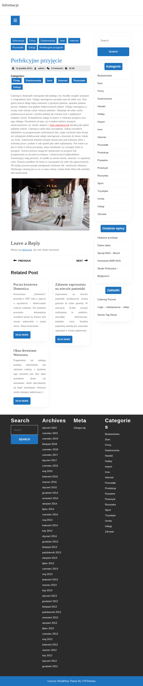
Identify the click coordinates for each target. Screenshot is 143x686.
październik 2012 (51, 612)
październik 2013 (51, 552)
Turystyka (102, 191)
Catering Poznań (106, 299)
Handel (101, 106)
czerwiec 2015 (50, 465)
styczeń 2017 (49, 460)
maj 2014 (47, 519)
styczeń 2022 (49, 427)
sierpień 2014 (49, 503)
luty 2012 (47, 655)
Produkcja (102, 152)
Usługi (31, 47)
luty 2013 (47, 590)
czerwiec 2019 (50, 438)
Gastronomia (48, 40)
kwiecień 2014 (50, 525)
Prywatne (102, 160)
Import (101, 121)
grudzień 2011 (50, 666)
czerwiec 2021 (50, 433)
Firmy (32, 40)
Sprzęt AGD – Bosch (108, 253)
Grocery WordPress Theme (62, 681)
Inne (62, 40)
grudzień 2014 (50, 492)
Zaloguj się (80, 427)
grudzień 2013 (50, 541)
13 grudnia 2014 (24, 68)
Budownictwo (104, 75)
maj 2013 (47, 574)
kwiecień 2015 (50, 476)
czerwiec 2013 (50, 568)
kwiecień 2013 (50, 579)
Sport (100, 183)
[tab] (15, 20)
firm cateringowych (59, 125)
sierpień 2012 (49, 622)
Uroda (100, 198)
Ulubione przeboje (107, 237)
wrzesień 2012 (50, 617)
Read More (23, 336)
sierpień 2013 (49, 557)
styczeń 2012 (49, 660)
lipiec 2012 (48, 628)
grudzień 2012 (50, 601)
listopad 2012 (49, 606)
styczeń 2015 (49, 487)
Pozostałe (18, 47)
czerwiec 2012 (50, 633)
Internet (74, 40)
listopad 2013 (49, 547)
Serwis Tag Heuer (107, 314)
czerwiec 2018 (50, 449)
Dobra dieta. (104, 245)
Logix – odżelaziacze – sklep (113, 307)
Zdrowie (101, 214)
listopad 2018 (49, 444)
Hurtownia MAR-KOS (109, 260)
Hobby (101, 114)
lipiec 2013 (48, 563)
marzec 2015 (49, 482)
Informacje (10, 5)
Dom (100, 83)
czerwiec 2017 (50, 454)
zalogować (27, 249)
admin (41, 68)
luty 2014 (47, 530)
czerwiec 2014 (50, 514)
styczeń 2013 (49, 595)
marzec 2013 (49, 585)
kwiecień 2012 (50, 644)
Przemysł (102, 167)
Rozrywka (102, 175)
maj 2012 (47, 639)
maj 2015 (47, 471)
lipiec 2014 (48, 509)
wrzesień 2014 (50, 498)
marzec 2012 (49, 650)
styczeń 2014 (49, 536)
